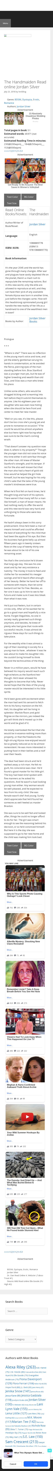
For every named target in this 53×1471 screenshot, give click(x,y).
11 (15, 151)
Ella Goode (21, 1375)
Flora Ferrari (23, 1383)
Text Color (12, 196)
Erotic (36, 99)
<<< (6, 151)
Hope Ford (12, 1387)
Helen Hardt (40, 1384)
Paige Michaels (35, 1429)
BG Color (29, 196)
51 (21, 151)
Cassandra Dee (33, 1372)
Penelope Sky (13, 1432)
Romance (9, 102)
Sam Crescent (21, 1441)
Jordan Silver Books (37, 319)
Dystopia (27, 99)
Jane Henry (38, 1387)
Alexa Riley (20, 1367)
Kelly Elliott (30, 1405)
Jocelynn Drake (20, 1400)
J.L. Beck (26, 1387)
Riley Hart (15, 1437)
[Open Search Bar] (26, 15)
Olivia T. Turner (19, 1429)
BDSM (18, 99)
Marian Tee (24, 1421)
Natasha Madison (22, 1426)
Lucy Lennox (21, 1418)
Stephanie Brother (27, 1446)
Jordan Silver (23, 106)
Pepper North (28, 1433)
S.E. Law (33, 1437)
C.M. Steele (17, 1372)
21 (17, 151)
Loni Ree (34, 1413)
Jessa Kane (13, 1395)
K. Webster (18, 1405)
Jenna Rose (37, 1391)
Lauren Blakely (34, 1409)
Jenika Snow (17, 1391)
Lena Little (16, 1413)
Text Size (11, 203)
